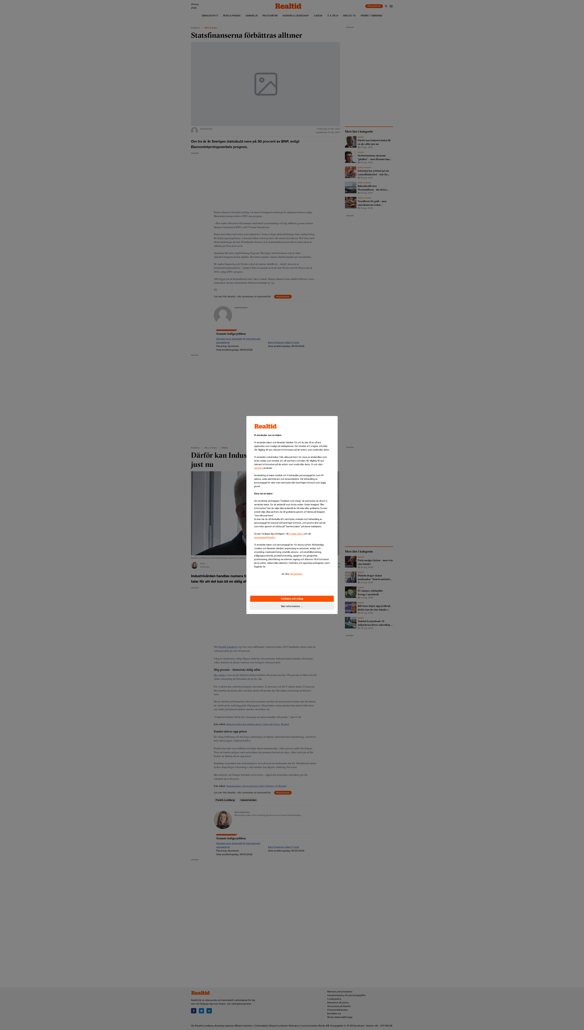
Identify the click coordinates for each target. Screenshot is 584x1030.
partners (258, 468)
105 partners (296, 574)
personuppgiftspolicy (264, 537)
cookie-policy (296, 533)
